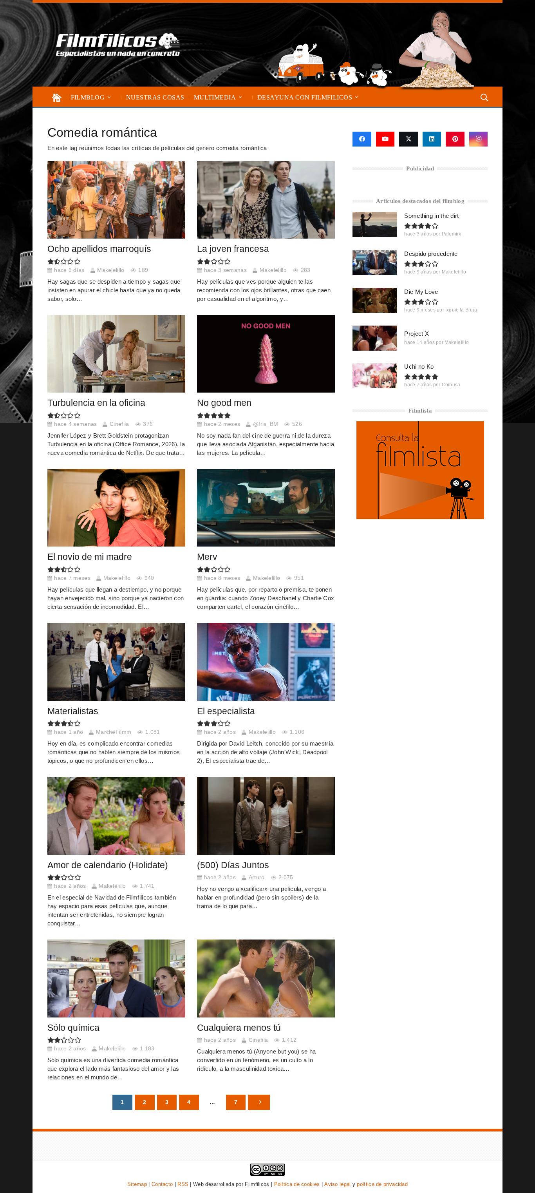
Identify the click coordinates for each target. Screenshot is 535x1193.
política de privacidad (382, 1184)
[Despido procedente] (374, 262)
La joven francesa (233, 249)
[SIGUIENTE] (258, 1102)
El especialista (226, 711)
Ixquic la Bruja (461, 310)
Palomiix (451, 234)
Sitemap (137, 1184)
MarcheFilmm (113, 732)
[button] (109, 97)
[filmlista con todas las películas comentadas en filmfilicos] (420, 517)
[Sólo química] (116, 978)
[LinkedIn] (432, 139)
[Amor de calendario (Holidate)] (116, 815)
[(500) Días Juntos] (266, 815)
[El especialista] (266, 662)
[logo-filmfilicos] (118, 45)
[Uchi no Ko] (374, 375)
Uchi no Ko (419, 366)
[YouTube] (385, 139)
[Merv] (266, 508)
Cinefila (119, 424)
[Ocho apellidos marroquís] (116, 200)
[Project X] (374, 338)
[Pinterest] (455, 139)
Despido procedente (430, 253)
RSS (182, 1184)
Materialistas (72, 711)
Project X (416, 333)
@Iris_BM (265, 424)
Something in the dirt (431, 215)
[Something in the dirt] (374, 224)
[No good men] (266, 354)
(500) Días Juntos (233, 865)
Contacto (162, 1184)
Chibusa (451, 384)
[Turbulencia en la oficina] (116, 354)
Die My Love (421, 291)
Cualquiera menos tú (239, 1028)
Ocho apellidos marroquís (99, 249)
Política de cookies (297, 1184)
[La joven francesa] (266, 200)
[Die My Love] (374, 300)
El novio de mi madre (89, 557)
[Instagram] (478, 139)
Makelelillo (110, 270)
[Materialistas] (116, 662)
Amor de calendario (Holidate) (107, 865)
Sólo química (73, 1028)
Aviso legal (337, 1184)
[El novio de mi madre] (116, 508)
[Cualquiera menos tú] (266, 978)
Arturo (257, 877)
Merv (207, 557)
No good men (224, 403)
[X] (408, 139)
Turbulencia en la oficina (96, 403)
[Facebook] (361, 139)
